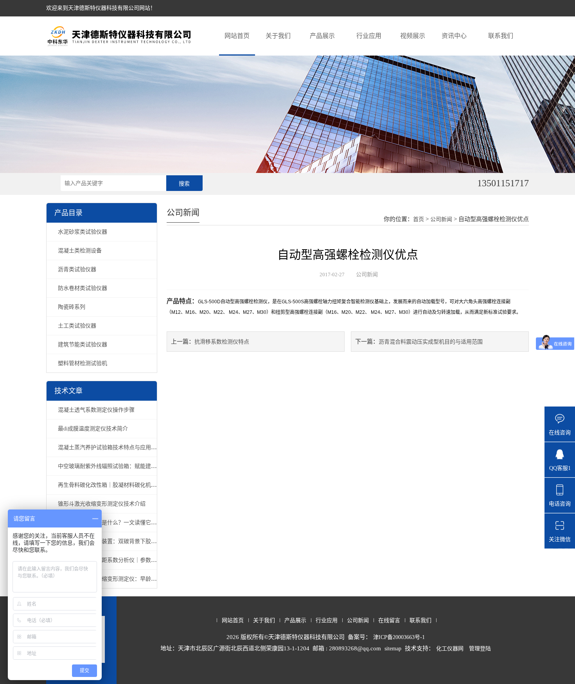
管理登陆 (480, 649)
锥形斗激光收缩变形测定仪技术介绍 (102, 504)
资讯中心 (454, 35)
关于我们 (278, 35)
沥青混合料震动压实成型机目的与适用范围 (431, 342)
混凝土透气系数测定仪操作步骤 (96, 410)
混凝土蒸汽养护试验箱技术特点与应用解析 (110, 447)
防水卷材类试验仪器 (82, 288)
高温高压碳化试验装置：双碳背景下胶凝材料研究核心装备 (129, 541)
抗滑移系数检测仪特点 (221, 342)
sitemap (393, 649)
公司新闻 (441, 219)
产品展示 (322, 35)
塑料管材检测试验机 (82, 363)
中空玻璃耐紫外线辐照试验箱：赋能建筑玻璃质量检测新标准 (132, 466)
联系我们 (500, 35)
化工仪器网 (450, 649)
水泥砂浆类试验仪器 (82, 232)
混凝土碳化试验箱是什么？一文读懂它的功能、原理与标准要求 (134, 523)
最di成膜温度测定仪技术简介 (93, 429)
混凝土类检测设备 (80, 251)
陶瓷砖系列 (71, 307)
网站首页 (237, 35)
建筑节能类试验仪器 (82, 344)
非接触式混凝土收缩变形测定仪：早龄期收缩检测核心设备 (129, 579)
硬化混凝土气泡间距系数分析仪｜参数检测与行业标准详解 (129, 560)
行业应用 (368, 35)
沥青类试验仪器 (77, 269)
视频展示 (412, 35)
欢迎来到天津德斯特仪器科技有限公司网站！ (101, 8)
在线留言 (389, 620)
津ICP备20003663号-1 (399, 637)
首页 (418, 219)
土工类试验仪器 (77, 326)
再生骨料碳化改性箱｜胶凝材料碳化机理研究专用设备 (123, 485)
